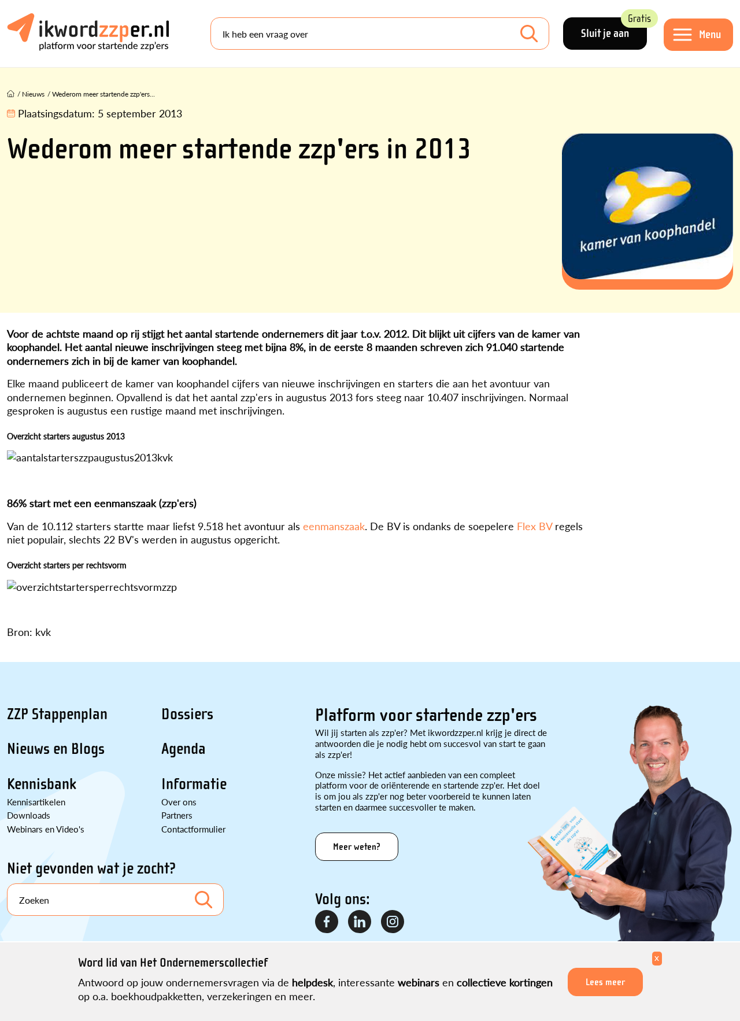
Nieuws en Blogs (56, 748)
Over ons (179, 802)
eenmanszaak (334, 526)
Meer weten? (356, 846)
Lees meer (605, 981)
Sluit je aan (614, 28)
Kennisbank (41, 784)
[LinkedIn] (360, 922)
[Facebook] (327, 922)
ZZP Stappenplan (57, 714)
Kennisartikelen (36, 802)
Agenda (183, 748)
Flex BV (534, 526)
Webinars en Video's (45, 829)
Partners (177, 815)
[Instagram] (393, 922)
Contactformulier (193, 829)
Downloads (28, 815)
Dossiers (187, 714)
